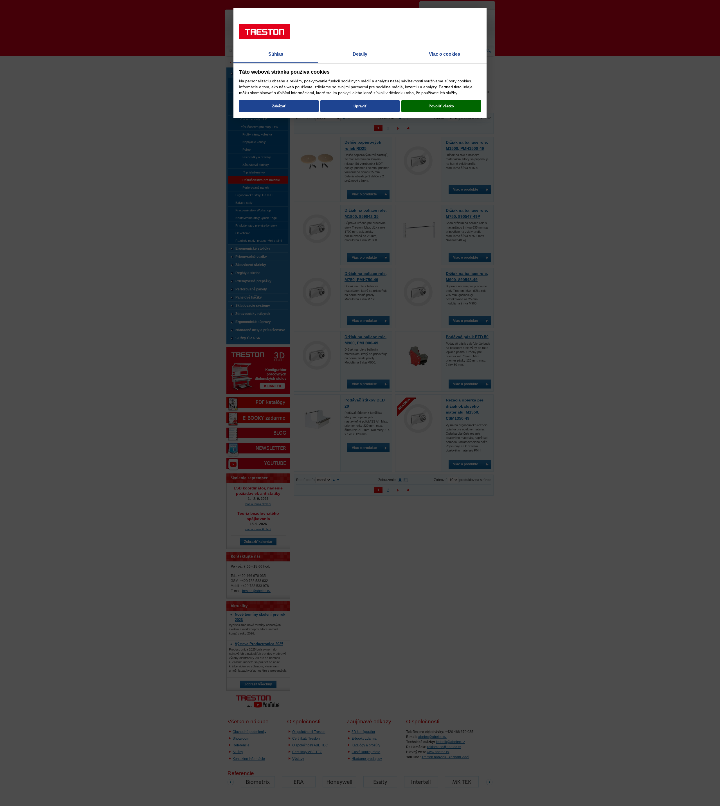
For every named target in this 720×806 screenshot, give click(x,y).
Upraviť (360, 106)
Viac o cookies (444, 54)
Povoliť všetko (441, 106)
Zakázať (279, 106)
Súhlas (275, 54)
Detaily (360, 54)
